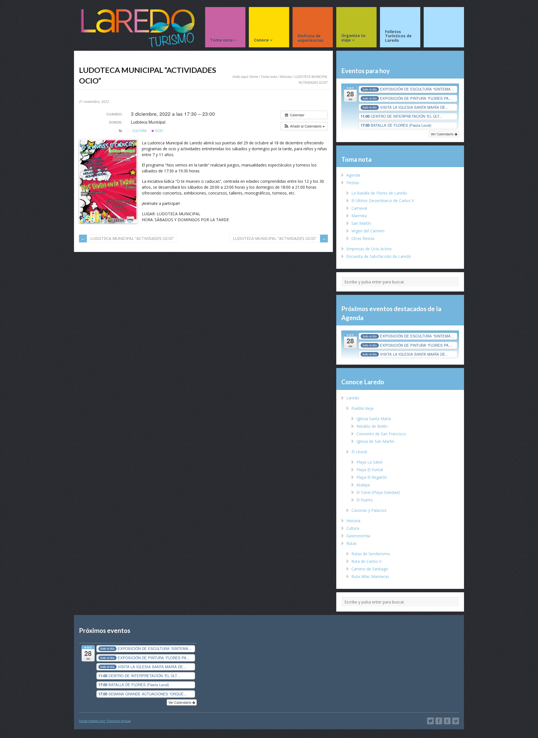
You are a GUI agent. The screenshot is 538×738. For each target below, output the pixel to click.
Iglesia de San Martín (375, 441)
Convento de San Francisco (381, 433)
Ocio (158, 130)
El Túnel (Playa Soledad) (378, 492)
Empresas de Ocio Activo (369, 248)
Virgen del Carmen (367, 230)
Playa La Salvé (369, 462)
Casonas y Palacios (368, 510)
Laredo (352, 398)
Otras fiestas (363, 238)
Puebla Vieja (362, 408)
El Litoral (359, 451)
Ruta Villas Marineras (370, 576)
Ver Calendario (442, 133)
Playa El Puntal (369, 469)
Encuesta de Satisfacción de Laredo (378, 256)
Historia (353, 520)
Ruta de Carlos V (366, 561)
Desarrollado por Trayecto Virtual (105, 721)
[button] (304, 126)
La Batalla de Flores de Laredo (379, 193)
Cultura (139, 130)
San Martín (361, 223)
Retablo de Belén (372, 426)
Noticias (286, 76)
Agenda (353, 175)
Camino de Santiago (369, 569)
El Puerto (364, 500)
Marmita (359, 215)
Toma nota (269, 76)
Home (253, 76)
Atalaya (363, 484)
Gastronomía (358, 535)
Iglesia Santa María (373, 418)
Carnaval (359, 208)
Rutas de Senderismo (370, 553)
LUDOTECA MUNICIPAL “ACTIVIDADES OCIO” (132, 238)
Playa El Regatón (371, 477)
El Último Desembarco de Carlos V (382, 200)
